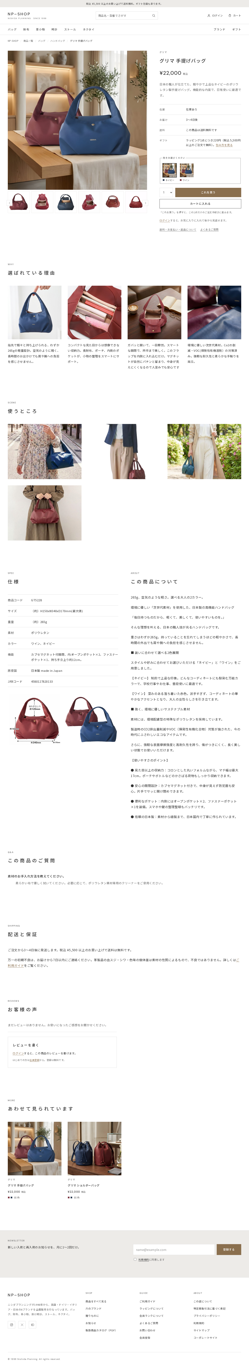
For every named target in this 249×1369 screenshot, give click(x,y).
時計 (55, 29)
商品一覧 (28, 40)
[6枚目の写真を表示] (66, 202)
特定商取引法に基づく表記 (210, 1308)
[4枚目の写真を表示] (19, 202)
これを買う (208, 192)
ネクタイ (89, 29)
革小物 (40, 29)
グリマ (163, 52)
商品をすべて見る (96, 1301)
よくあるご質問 (209, 229)
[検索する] (154, 15)
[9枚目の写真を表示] (136, 202)
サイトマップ (202, 1330)
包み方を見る (224, 145)
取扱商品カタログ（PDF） (101, 1330)
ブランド (220, 29)
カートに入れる (200, 203)
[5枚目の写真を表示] (42, 202)
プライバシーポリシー (207, 1316)
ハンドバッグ (57, 40)
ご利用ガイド (147, 1301)
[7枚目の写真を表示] (89, 202)
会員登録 (34, 1060)
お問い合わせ (147, 1330)
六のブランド (94, 1308)
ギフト (236, 29)
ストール (70, 29)
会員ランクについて (151, 1316)
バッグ (12, 29)
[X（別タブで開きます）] (22, 1324)
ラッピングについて (151, 1308)
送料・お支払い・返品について (178, 229)
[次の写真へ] (145, 203)
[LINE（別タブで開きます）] (32, 1324)
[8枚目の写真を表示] (113, 202)
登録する (229, 1249)
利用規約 (144, 1259)
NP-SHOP (13, 40)
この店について (203, 1301)
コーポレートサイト (206, 1337)
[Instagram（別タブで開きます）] (11, 1324)
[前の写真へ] (9, 203)
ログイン (165, 220)
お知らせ (91, 1323)
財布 (26, 29)
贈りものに (92, 1316)
